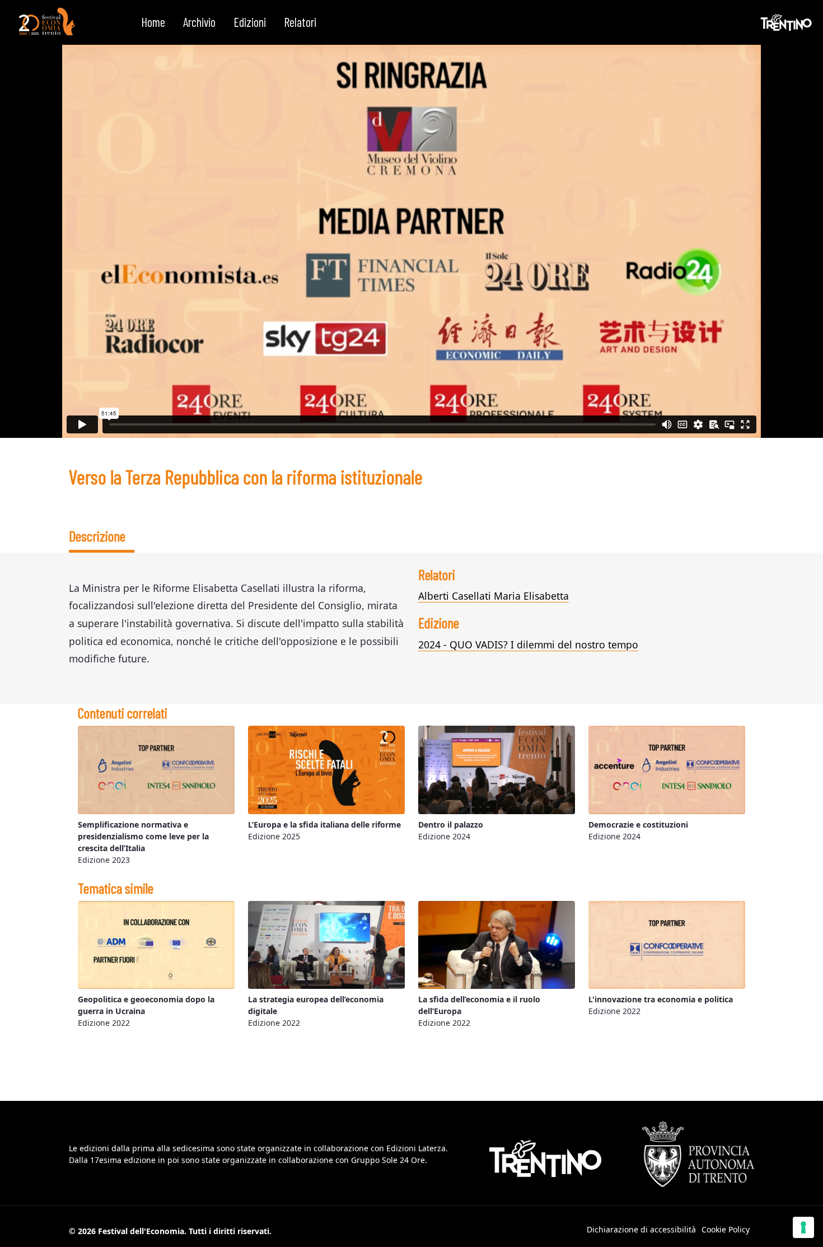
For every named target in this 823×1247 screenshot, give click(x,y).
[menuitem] (153, 22)
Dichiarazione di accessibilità (641, 1229)
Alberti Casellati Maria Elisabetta (493, 596)
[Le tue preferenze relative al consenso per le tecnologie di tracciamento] (803, 1227)
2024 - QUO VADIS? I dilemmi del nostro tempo (528, 644)
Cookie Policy (726, 1229)
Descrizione (97, 535)
